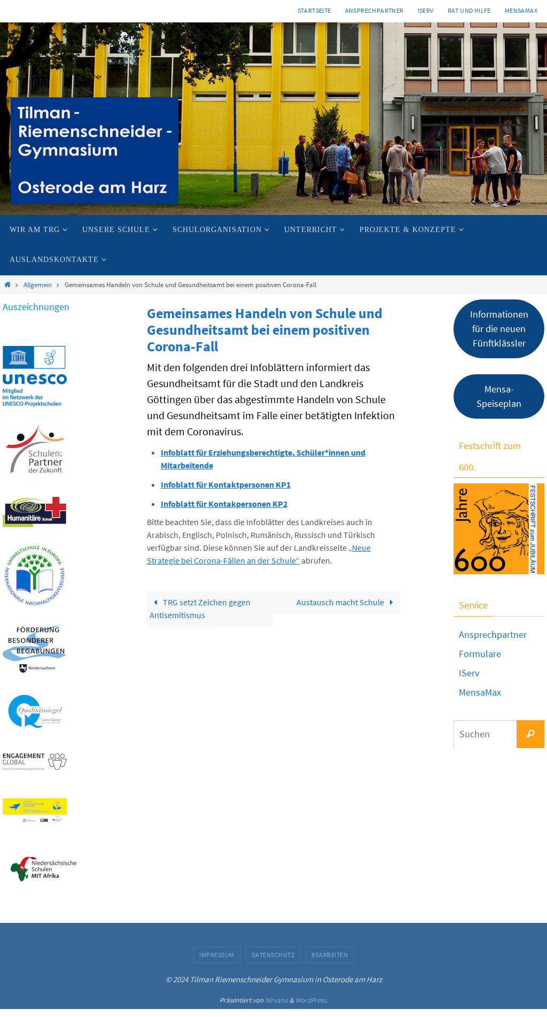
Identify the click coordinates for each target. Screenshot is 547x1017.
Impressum (217, 955)
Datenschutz (273, 955)
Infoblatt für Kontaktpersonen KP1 (226, 484)
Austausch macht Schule (341, 602)
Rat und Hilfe (469, 10)
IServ (426, 10)
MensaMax (480, 692)
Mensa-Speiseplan (498, 396)
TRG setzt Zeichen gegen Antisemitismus (200, 608)
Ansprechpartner (374, 10)
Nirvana (276, 1000)
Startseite (314, 10)
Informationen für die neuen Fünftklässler (499, 328)
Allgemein (38, 284)
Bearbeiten (329, 955)
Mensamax (521, 10)
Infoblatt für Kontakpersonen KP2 (224, 503)
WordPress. (311, 1000)
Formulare (480, 654)
